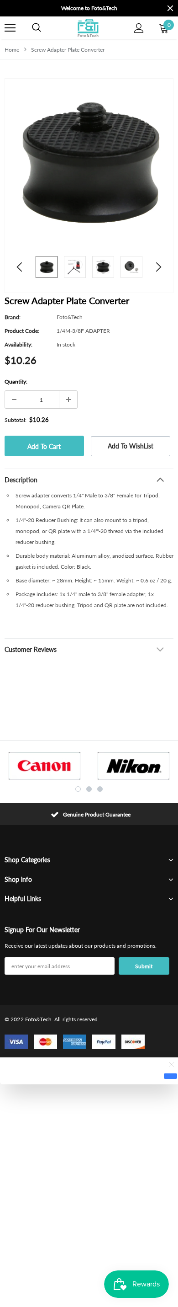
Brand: (13, 317)
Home (12, 49)
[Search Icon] (36, 27)
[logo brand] (44, 765)
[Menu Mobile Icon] (10, 27)
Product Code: (22, 330)
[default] (170, 1076)
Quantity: (16, 381)
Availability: (18, 344)
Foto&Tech (70, 317)
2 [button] (89, 789)
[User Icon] (139, 28)
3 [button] (100, 789)
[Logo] (88, 28)
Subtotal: (15, 419)
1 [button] (78, 789)
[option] (75, 8)
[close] (170, 8)
